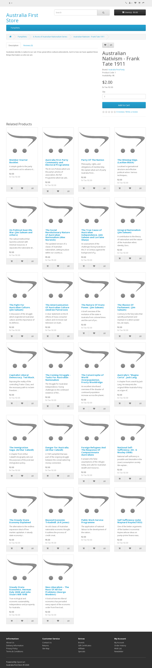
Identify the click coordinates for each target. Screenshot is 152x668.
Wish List (118, 648)
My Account (119, 642)
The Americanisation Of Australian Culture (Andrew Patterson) (57, 307)
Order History (120, 645)
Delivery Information (14, 645)
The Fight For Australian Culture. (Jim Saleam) (19, 307)
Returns (45, 645)
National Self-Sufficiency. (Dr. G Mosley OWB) (127, 450)
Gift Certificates (84, 645)
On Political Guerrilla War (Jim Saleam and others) (20, 232)
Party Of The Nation (92, 159)
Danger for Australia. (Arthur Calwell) (57, 448)
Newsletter (118, 651)
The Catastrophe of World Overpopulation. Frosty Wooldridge (92, 378)
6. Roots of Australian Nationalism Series (50, 36)
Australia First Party (116, 69)
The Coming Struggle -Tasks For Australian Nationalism (58, 377)
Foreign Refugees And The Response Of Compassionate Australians (93, 451)
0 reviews (120, 112)
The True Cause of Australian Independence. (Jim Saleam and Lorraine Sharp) (92, 234)
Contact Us (47, 642)
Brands (81, 642)
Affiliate (81, 648)
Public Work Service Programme (92, 521)
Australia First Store (22, 18)
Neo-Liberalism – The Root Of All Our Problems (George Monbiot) (57, 591)
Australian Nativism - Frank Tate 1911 (88, 36)
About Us (10, 642)
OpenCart (21, 662)
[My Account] (130, 3)
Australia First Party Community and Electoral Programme (57, 162)
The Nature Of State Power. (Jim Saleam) (92, 306)
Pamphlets (15, 28)
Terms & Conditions (14, 651)
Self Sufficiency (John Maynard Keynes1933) (129, 521)
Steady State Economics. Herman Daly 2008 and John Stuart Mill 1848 (20, 591)
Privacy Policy (12, 648)
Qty (103, 91)
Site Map (45, 648)
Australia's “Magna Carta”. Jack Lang (127, 376)
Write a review (132, 112)
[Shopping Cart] (139, 3)
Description (13, 45)
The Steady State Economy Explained (20, 521)
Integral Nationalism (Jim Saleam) (129, 231)
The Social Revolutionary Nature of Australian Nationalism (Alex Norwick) (57, 234)
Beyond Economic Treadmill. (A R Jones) (57, 521)
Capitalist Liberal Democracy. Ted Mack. (22, 376)
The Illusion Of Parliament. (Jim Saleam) (126, 307)
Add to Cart (124, 105)
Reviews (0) (28, 45)
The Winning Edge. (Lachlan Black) (127, 161)
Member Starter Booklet (18, 161)
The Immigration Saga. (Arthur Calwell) (21, 448)
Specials (81, 651)
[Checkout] (143, 3)
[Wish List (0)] (135, 3)
